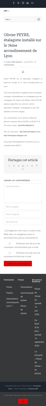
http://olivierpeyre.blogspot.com (15, 135)
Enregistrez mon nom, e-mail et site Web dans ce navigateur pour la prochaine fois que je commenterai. (22, 234)
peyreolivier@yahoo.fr (26, 125)
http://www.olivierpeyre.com (30, 132)
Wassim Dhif (33, 389)
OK (23, 401)
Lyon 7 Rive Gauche (14, 62)
